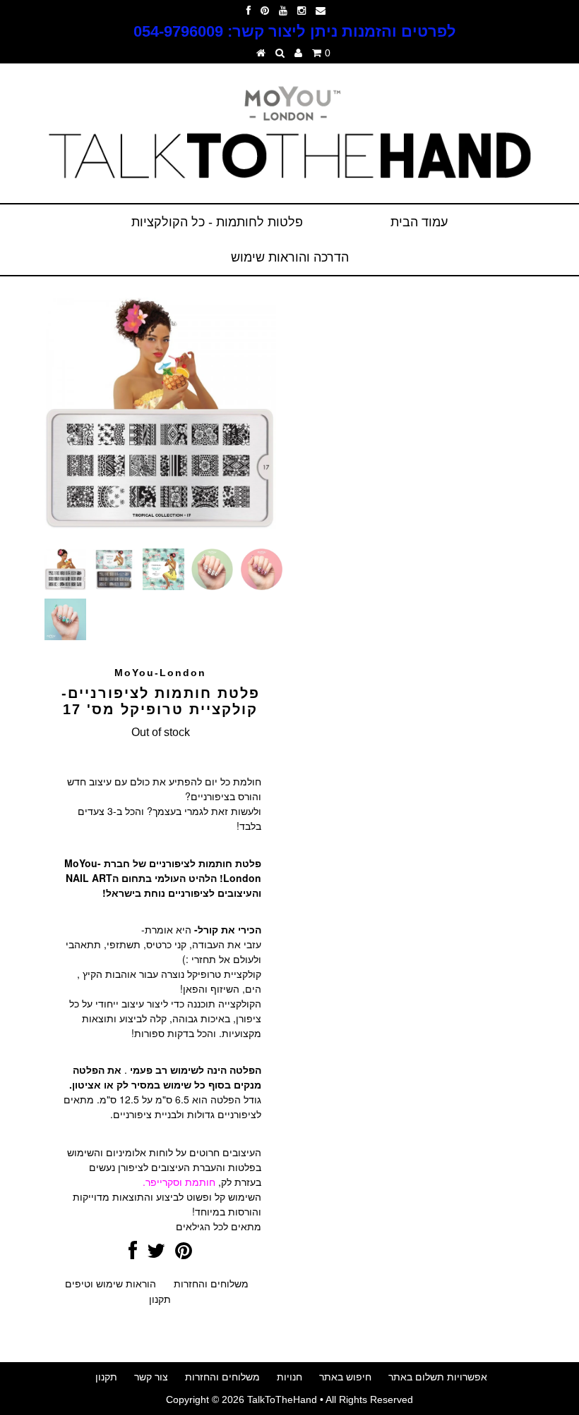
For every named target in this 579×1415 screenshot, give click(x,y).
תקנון (160, 1299)
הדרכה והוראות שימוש (290, 257)
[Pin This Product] (183, 1254)
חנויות (289, 1377)
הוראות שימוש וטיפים (110, 1284)
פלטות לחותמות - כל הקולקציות (217, 222)
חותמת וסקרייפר (180, 1182)
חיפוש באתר (345, 1377)
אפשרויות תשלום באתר (437, 1377)
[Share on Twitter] (156, 1254)
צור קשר (151, 1377)
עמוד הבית (419, 222)
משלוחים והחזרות (211, 1284)
